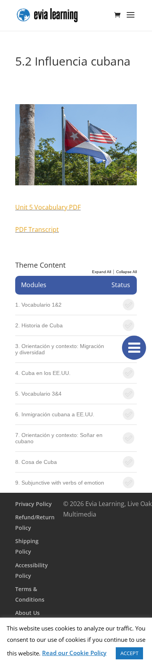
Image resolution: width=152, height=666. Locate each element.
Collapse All (126, 272)
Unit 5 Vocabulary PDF (48, 207)
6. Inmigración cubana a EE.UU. (54, 414)
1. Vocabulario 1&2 (38, 305)
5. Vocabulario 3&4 (38, 394)
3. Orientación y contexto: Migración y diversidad (59, 349)
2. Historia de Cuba (39, 325)
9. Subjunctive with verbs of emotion (59, 483)
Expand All (101, 272)
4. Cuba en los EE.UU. (43, 373)
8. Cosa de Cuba (36, 462)
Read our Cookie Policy (74, 653)
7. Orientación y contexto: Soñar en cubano (59, 438)
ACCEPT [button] (129, 653)
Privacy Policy (33, 504)
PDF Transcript (37, 229)
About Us (27, 612)
